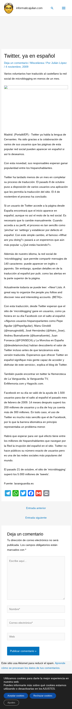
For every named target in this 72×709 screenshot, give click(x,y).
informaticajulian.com (29, 8)
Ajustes (11, 702)
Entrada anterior (36, 508)
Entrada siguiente (36, 517)
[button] (52, 8)
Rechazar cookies (42, 695)
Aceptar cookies (15, 695)
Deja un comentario (16, 62)
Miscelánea (37, 62)
